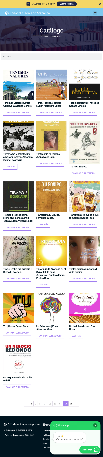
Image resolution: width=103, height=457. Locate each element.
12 (50, 404)
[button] (95, 13)
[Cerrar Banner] (100, 3)
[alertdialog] (51, 4)
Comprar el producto (17, 113)
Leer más (10, 167)
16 (71, 404)
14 (60, 404)
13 (55, 404)
